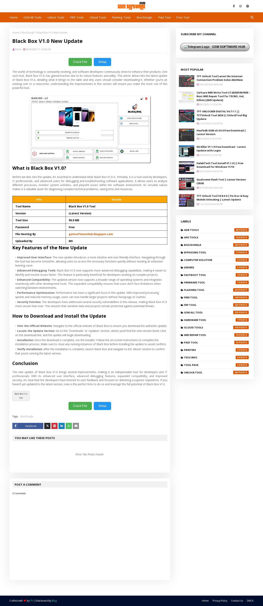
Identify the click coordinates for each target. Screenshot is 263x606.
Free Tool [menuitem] (182, 17)
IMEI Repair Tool (211, 335)
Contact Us (237, 600)
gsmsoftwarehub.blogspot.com (91, 234)
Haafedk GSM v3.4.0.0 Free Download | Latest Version (221, 132)
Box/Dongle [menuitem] (144, 17)
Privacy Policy (220, 600)
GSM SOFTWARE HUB (228, 46)
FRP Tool (211, 305)
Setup (102, 61)
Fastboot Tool (211, 275)
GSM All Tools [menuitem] (32, 17)
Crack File (80, 61)
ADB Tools (211, 230)
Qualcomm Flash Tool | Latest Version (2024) (221, 181)
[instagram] (240, 6)
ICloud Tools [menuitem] (98, 17)
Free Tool (211, 297)
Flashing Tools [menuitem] (121, 17)
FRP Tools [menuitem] (77, 17)
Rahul (18, 49)
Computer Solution (211, 260)
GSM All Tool (211, 312)
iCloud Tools (211, 327)
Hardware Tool (211, 320)
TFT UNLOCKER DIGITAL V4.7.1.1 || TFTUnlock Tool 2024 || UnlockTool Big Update (222, 115)
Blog (54, 600)
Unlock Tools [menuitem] (55, 17)
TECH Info (211, 357)
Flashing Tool (211, 290)
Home (15, 32)
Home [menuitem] (13, 17)
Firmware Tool (211, 282)
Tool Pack (211, 365)
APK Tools (211, 237)
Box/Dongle (28, 32)
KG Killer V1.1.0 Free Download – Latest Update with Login (221, 148)
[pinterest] (247, 6)
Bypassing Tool (211, 252)
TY (31, 600)
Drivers (211, 267)
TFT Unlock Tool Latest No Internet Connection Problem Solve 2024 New (220, 78)
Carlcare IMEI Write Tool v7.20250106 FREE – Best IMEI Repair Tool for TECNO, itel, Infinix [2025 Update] (223, 96)
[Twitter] (47, 426)
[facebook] (234, 6)
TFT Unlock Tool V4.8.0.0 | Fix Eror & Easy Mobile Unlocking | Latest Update (222, 197)
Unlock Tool (211, 372)
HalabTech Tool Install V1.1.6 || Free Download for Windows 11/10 (220, 165)
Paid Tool (211, 342)
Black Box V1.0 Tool (21, 395)
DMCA (250, 600)
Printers (211, 350)
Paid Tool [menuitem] (164, 17)
